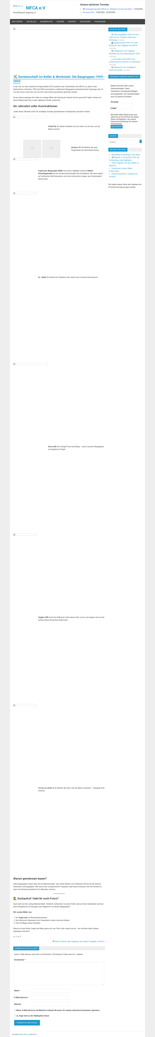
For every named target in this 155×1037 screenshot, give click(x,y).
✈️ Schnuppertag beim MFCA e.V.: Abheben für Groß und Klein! (107, 9)
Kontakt (72, 22)
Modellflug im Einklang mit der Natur (125, 155)
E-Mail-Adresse (21, 997)
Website (17, 1004)
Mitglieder (85, 22)
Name (17, 991)
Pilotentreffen (88, 12)
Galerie (60, 22)
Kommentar (20, 960)
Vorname (114, 102)
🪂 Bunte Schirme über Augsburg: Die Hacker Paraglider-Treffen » (78, 941)
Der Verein (17, 22)
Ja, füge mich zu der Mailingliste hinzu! (32, 1016)
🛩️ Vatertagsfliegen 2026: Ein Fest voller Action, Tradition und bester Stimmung (124, 37)
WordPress (25, 1034)
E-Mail (114, 108)
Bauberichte (46, 22)
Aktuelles (31, 22)
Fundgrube (100, 22)
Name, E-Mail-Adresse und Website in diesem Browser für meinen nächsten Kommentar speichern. (58, 1010)
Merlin (34, 1034)
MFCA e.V (35, 7)
